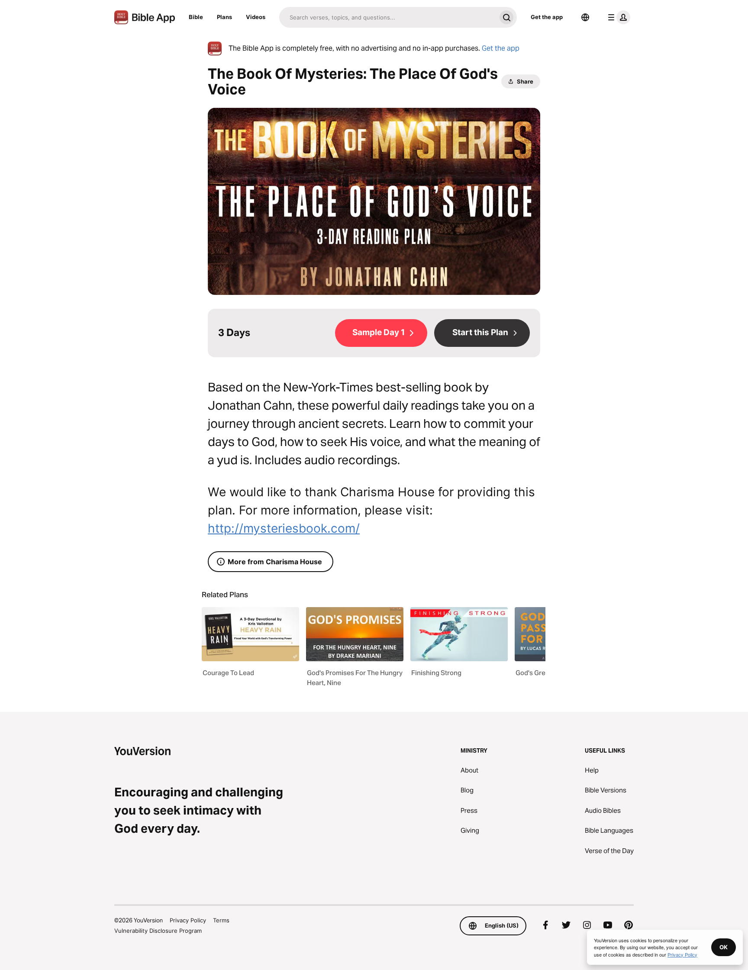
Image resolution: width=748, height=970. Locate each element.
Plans (224, 16)
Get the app (547, 16)
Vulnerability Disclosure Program (158, 930)
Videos (255, 16)
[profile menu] (617, 17)
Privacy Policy (188, 920)
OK (723, 947)
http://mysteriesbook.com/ (284, 528)
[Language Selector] (585, 17)
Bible (196, 16)
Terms (221, 920)
